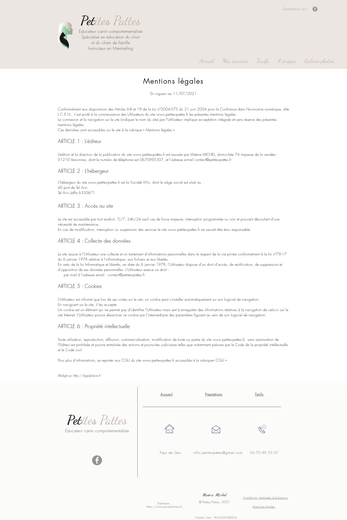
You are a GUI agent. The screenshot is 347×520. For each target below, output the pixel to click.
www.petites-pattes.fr (172, 114)
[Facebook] (315, 9)
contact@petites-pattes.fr (213, 159)
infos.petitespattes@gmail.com (218, 452)
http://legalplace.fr (86, 375)
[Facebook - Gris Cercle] (97, 460)
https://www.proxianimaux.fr (164, 507)
